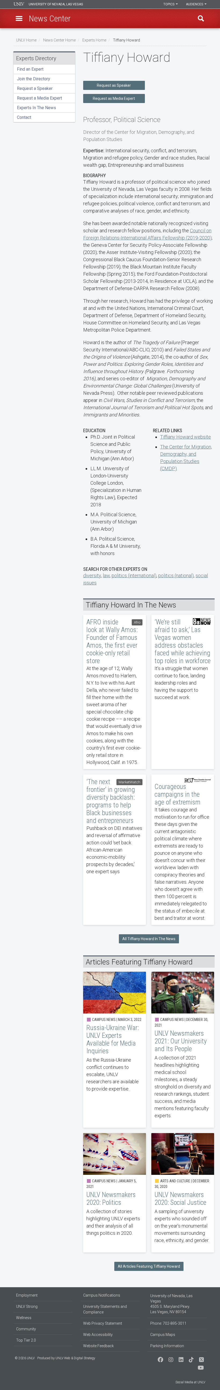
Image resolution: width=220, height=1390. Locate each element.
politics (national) (176, 575)
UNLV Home (26, 40)
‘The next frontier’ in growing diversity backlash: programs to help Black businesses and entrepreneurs (114, 849)
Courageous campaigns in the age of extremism (182, 849)
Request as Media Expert (114, 98)
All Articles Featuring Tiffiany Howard (149, 1266)
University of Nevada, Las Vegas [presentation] (56, 4)
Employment (27, 1295)
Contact (24, 117)
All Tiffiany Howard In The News (148, 939)
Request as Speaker (114, 85)
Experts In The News (36, 107)
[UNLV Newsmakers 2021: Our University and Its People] (182, 1050)
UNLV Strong (27, 1306)
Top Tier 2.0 (26, 1340)
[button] (19, 18)
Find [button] (201, 18)
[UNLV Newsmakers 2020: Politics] (114, 1192)
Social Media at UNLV (190, 1382)
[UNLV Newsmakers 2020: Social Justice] (182, 1192)
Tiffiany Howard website (185, 437)
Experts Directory (36, 58)
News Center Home (59, 40)
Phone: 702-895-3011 (168, 1323)
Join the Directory (33, 78)
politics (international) (134, 575)
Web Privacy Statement (102, 1323)
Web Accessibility (98, 1334)
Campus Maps (162, 1334)
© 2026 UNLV (25, 1358)
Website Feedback (98, 1346)
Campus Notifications (101, 1295)
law (106, 575)
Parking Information (167, 1346)
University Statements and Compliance (105, 1309)
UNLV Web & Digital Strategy (75, 1358)
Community (26, 1329)
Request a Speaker (35, 88)
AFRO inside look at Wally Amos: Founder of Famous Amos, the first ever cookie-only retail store (114, 692)
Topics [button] (169, 4)
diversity (92, 575)
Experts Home (94, 40)
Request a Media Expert (39, 98)
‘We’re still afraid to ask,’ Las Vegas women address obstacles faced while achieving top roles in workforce (182, 692)
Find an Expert (30, 69)
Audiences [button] (195, 4)
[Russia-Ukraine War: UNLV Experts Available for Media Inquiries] (114, 1050)
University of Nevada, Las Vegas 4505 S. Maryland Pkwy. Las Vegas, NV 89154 (171, 1304)
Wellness (23, 1318)
